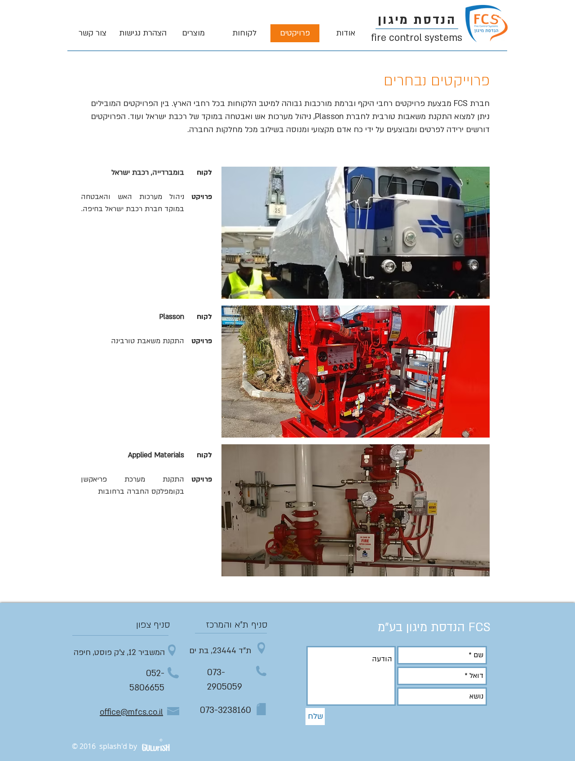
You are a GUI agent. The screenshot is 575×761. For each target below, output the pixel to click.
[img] (355, 233)
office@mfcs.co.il (131, 712)
